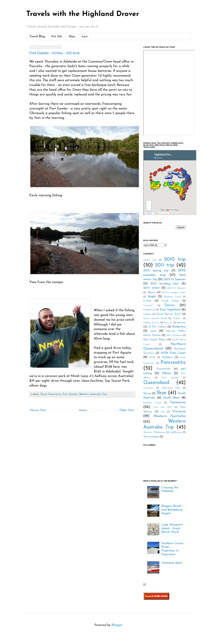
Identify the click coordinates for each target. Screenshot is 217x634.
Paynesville (163, 369)
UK (162, 412)
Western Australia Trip (93, 394)
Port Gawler (70, 394)
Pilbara (166, 373)
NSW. (152, 357)
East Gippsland (170, 309)
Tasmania (178, 402)
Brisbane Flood (172, 296)
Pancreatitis (173, 362)
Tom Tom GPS (162, 407)
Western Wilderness (154, 432)
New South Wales (154, 339)
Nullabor (167, 357)
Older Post (126, 410)
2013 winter (151, 288)
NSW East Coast (173, 353)
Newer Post (38, 410)
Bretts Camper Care (174, 292)
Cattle (147, 301)
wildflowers (176, 432)
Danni (170, 305)
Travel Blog (37, 36)
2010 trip (175, 259)
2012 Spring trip (156, 270)
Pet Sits (56, 36)
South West (171, 397)
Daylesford (149, 310)
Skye (72, 36)
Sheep (147, 393)
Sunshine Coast (152, 402)
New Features (174, 335)
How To (168, 322)
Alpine (151, 292)
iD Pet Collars (157, 326)
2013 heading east (164, 283)
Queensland (156, 382)
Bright (152, 296)
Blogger (117, 625)
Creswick (148, 305)
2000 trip (149, 260)
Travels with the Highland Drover (82, 14)
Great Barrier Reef (168, 314)
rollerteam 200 (171, 388)
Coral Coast (170, 301)
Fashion (147, 314)
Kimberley (179, 326)
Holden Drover (151, 322)
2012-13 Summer (175, 279)
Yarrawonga (151, 436)
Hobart (177, 318)
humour (181, 322)
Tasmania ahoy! (171, 562)
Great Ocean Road (154, 318)
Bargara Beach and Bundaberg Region (171, 510)
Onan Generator (50, 394)
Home (83, 410)
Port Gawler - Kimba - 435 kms (54, 53)
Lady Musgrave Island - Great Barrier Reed (172, 528)
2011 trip (164, 265)
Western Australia (169, 416)
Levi (84, 36)
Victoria (179, 411)
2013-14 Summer (176, 288)
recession (148, 388)
